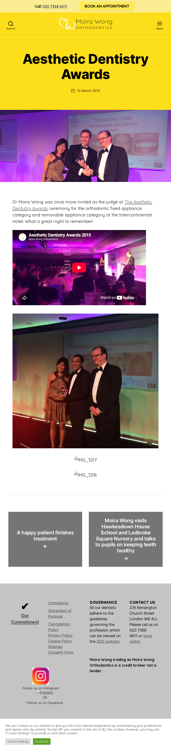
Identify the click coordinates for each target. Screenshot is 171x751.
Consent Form (60, 652)
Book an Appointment (107, 6)
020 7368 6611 (55, 6)
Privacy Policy (60, 635)
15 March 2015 (88, 91)
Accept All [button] (41, 741)
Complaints (58, 603)
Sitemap (55, 646)
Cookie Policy (60, 641)
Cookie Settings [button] (18, 741)
